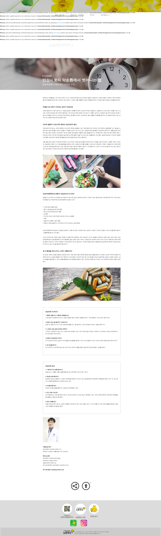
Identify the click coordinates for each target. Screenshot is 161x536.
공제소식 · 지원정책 (77, 15)
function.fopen (61, 22)
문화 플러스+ (105, 15)
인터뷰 (92, 15)
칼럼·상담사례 (59, 15)
